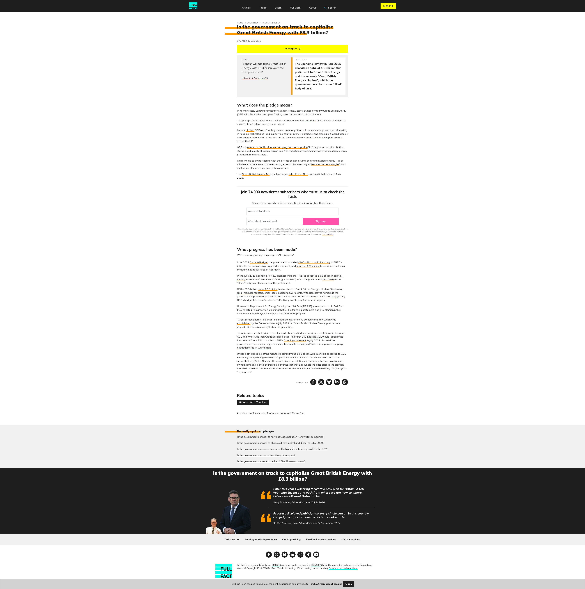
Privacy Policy (327, 234)
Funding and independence (261, 539)
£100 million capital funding (314, 262)
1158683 (276, 565)
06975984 (316, 565)
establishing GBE (298, 174)
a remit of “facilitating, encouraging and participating (277, 147)
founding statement (295, 340)
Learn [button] (278, 8)
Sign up (320, 221)
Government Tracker (253, 402)
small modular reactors (250, 293)
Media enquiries (350, 539)
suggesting (338, 296)
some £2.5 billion (267, 289)
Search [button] (332, 8)
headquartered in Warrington (254, 348)
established (243, 323)
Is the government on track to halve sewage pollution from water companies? (280, 437)
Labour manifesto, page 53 (255, 78)
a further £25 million (307, 266)
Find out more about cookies (326, 584)
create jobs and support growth (324, 138)
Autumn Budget (259, 262)
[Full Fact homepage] (193, 5)
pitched (250, 130)
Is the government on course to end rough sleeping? (266, 455)
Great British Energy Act (255, 174)
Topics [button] (262, 8)
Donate (388, 6)
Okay (349, 584)
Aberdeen (274, 270)
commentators (323, 296)
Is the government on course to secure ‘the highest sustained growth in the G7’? (282, 449)
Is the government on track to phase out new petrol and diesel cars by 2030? (280, 443)
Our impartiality (291, 539)
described (310, 120)
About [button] (312, 8)
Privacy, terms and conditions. (343, 568)
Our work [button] (295, 8)
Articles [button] (246, 8)
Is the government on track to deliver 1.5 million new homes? (271, 461)
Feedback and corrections (321, 539)
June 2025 (286, 327)
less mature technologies (325, 164)
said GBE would (320, 337)
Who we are (232, 539)
